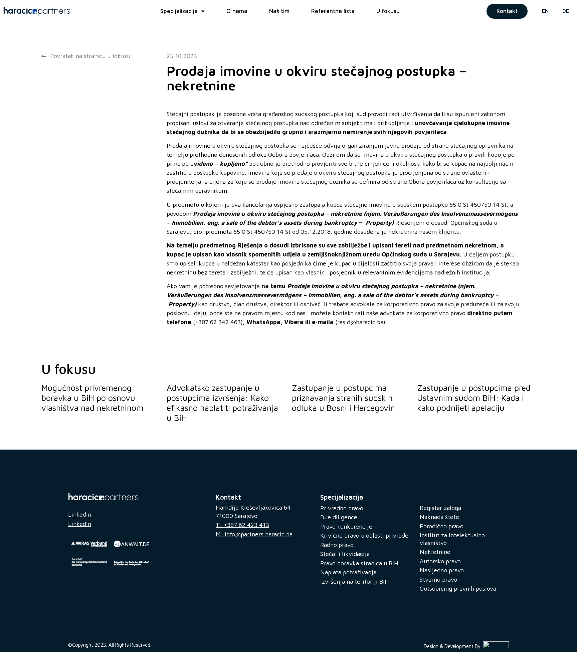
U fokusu (388, 11)
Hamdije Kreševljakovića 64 (253, 507)
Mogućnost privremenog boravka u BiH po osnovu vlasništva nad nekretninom (92, 398)
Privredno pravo (341, 508)
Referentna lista (333, 11)
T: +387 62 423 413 (242, 524)
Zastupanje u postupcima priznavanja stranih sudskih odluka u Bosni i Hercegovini (344, 398)
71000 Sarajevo (236, 515)
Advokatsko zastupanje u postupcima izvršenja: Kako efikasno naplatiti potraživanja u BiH (222, 403)
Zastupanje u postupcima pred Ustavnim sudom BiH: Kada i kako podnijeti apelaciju (474, 398)
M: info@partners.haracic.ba (254, 534)
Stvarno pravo (438, 579)
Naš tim (279, 11)
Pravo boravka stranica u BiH (359, 563)
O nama (236, 11)
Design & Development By (453, 646)
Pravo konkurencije (346, 526)
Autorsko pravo (440, 561)
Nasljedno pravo (442, 570)
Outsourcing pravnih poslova (458, 588)
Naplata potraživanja (348, 572)
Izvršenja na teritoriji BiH (354, 581)
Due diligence (338, 517)
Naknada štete (439, 516)
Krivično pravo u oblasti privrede (364, 535)
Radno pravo (337, 544)
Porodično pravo (441, 526)
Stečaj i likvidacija (345, 553)
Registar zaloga (440, 507)
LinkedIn (79, 514)
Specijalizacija (179, 11)
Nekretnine (435, 551)
